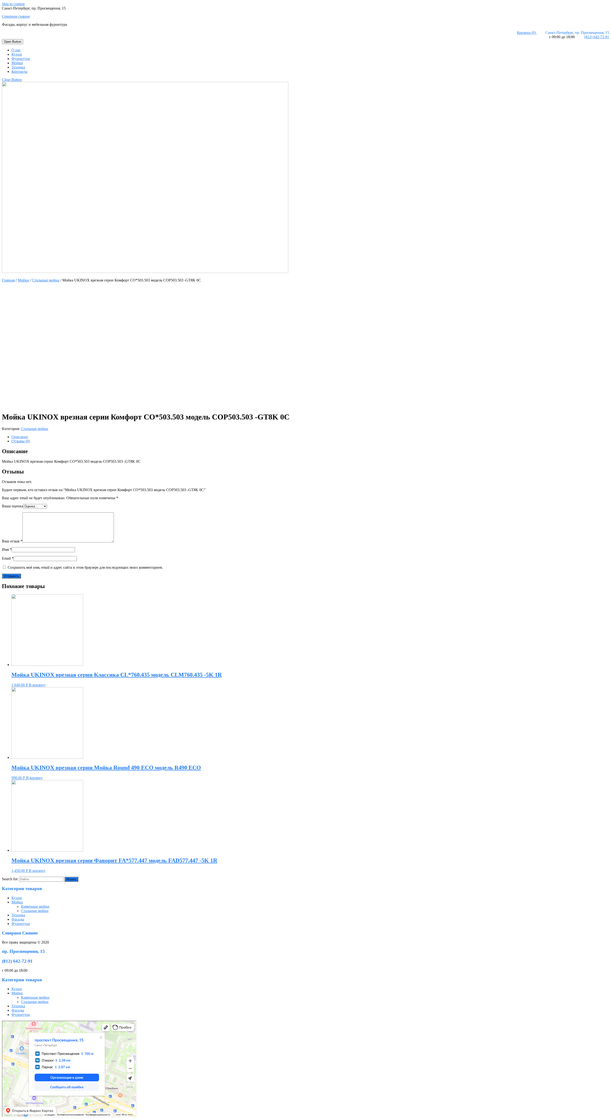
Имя (7, 549)
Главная (8, 280)
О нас (16, 50)
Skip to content (13, 4)
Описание (19, 437)
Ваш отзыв (12, 541)
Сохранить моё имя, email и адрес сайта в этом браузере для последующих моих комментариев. (85, 567)
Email (8, 558)
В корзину (37, 685)
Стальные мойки (45, 280)
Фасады (17, 919)
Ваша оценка (12, 506)
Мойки (17, 63)
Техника (18, 67)
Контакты (19, 71)
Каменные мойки (35, 906)
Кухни (16, 54)
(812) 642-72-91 (596, 37)
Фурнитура (20, 59)
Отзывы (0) (20, 441)
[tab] (310, 437)
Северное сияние (16, 16)
